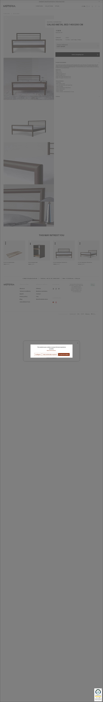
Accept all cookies (64, 354)
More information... (51, 350)
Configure (38, 354)
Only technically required (50, 354)
